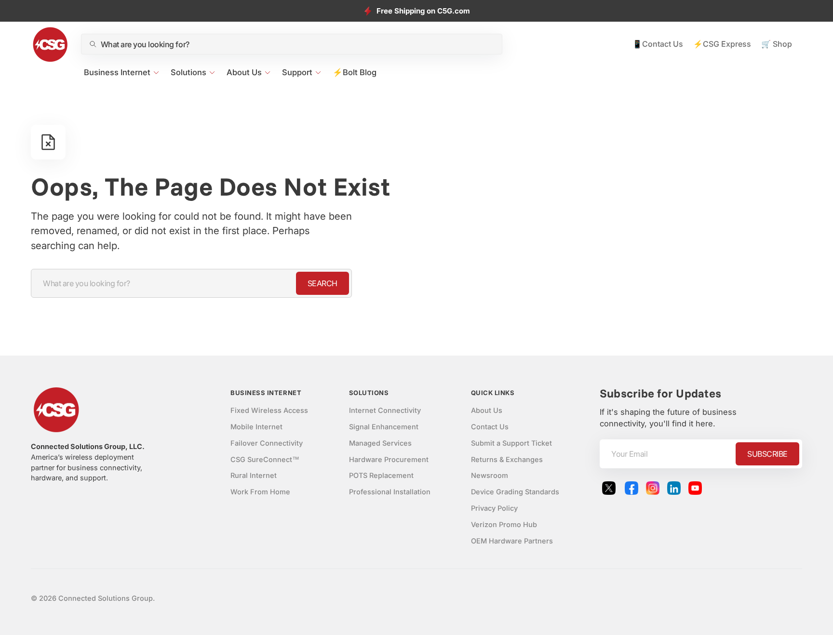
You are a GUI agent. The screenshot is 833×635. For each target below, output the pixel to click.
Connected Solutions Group (105, 598)
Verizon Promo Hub (504, 524)
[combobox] (297, 44)
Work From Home (260, 492)
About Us (486, 410)
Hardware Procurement (389, 459)
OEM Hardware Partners (512, 541)
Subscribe (767, 454)
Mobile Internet (256, 427)
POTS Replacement (381, 475)
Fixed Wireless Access (269, 410)
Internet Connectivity (385, 410)
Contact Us (490, 427)
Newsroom (489, 475)
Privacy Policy (494, 508)
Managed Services (380, 443)
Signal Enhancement (383, 427)
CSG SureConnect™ (264, 459)
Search (322, 283)
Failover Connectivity (266, 443)
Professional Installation (389, 492)
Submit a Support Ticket (511, 443)
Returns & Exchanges (507, 459)
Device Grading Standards (515, 492)
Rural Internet (253, 475)
